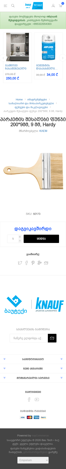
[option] (17, 58)
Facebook (27, 263)
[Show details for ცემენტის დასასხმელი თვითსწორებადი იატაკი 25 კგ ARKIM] (48, 47)
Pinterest (33, 263)
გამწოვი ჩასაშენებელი (15, 67)
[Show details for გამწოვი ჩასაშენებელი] (17, 47)
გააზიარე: (33, 254)
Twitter (20, 263)
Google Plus (40, 263)
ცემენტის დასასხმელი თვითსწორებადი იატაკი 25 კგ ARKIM (48, 67)
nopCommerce (40, 435)
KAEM (43, 131)
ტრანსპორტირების (35, 452)
